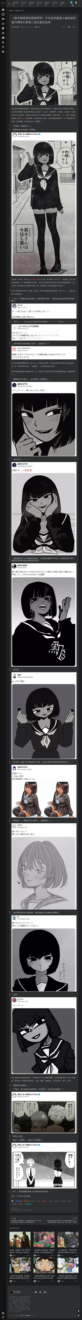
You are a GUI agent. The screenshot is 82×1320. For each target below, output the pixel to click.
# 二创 (38, 1201)
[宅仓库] (15, 1293)
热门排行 (55, 4)
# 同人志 (56, 1201)
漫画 (34, 279)
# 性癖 (63, 1201)
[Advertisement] (44, 47)
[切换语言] (71, 2)
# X (33, 1201)
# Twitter (26, 1201)
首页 (12, 10)
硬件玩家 (47, 4)
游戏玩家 (32, 4)
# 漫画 (14, 1204)
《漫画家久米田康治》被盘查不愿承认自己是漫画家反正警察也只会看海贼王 (44, 1251)
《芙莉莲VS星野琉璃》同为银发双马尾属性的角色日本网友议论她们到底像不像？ (68, 1277)
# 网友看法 (28, 1204)
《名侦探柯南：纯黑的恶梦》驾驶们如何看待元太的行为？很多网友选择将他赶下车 (68, 1251)
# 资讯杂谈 (19, 1201)
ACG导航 (39, 4)
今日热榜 (62, 4)
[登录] (76, 2)
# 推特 (69, 1201)
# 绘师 (20, 1204)
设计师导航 (15, 4)
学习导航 (24, 4)
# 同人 (50, 1201)
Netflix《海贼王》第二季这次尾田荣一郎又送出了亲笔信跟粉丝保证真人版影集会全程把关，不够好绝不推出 (20, 1251)
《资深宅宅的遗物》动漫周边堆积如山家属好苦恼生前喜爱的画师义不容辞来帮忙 (20, 1277)
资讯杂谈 (17, 10)
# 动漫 (44, 1201)
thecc (38, 27)
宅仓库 (22, 1315)
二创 (62, 115)
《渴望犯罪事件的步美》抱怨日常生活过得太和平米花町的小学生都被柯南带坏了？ (44, 1277)
